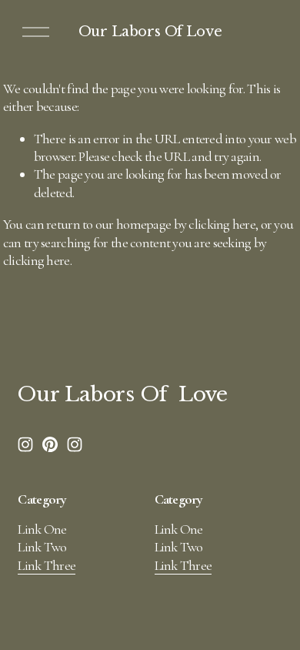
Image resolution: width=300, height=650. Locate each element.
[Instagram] (25, 444)
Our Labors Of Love (150, 31)
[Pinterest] (50, 444)
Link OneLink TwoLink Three (46, 547)
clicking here (221, 224)
